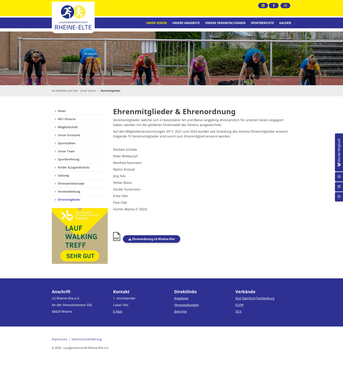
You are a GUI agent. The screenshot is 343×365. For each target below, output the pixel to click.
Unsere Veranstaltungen (225, 23)
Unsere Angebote (186, 23)
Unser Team (66, 151)
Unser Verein (156, 23)
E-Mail (117, 311)
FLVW (239, 305)
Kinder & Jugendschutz (74, 167)
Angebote (181, 298)
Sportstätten (66, 143)
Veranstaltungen (186, 305)
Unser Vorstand (69, 135)
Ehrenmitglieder (110, 90)
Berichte (180, 311)
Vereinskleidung (69, 192)
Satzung (63, 175)
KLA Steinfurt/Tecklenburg (254, 298)
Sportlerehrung (68, 159)
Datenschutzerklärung (87, 339)
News (62, 111)
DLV (238, 311)
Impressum (59, 339)
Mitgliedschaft (68, 127)
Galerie (285, 23)
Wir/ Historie (67, 119)
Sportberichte (262, 23)
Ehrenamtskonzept (71, 183)
